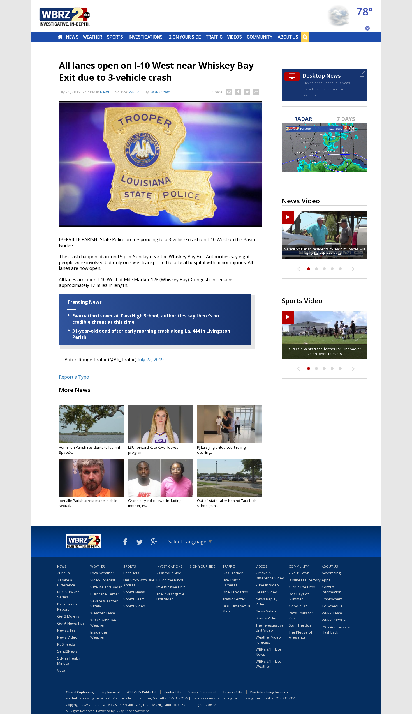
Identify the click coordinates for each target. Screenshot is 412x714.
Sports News (134, 592)
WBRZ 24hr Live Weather (103, 623)
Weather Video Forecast (268, 640)
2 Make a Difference (66, 582)
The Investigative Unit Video (170, 596)
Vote (61, 670)
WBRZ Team (332, 613)
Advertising (331, 572)
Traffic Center (234, 599)
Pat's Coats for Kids (301, 616)
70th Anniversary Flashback (336, 630)
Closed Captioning (80, 692)
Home (60, 37)
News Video (67, 637)
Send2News (67, 651)
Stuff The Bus (300, 625)
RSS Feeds (66, 644)
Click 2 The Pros (302, 586)
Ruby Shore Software (132, 711)
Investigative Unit (170, 586)
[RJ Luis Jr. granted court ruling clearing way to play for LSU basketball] (229, 424)
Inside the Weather (98, 635)
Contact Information (331, 589)
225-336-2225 (178, 698)
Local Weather (102, 572)
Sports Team (134, 599)
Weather (92, 37)
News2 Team (68, 630)
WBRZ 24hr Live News (268, 652)
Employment (332, 599)
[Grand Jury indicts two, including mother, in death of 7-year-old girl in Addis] (160, 478)
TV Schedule (332, 606)
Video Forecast (102, 579)
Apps (326, 579)
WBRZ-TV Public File (142, 692)
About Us (288, 37)
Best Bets (131, 572)
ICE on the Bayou (170, 579)
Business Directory (304, 579)
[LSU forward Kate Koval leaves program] (160, 424)
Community (259, 37)
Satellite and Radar (106, 586)
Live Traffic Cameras (231, 582)
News (72, 37)
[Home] (71, 16)
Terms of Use (233, 692)
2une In (63, 572)
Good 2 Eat (298, 606)
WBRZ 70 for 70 (334, 620)
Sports (115, 37)
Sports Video (134, 606)
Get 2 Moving (68, 616)
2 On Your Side (185, 37)
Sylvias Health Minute (68, 661)
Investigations (146, 37)
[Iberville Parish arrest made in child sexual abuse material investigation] (91, 478)
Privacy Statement (202, 692)
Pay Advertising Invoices (269, 692)
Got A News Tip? (70, 623)
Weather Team (102, 613)
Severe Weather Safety (104, 603)
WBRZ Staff (160, 92)
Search (304, 37)
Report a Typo (74, 377)
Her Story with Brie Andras (138, 582)
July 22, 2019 (151, 359)
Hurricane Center (104, 593)
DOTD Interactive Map (237, 609)
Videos (234, 37)
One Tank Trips (235, 592)
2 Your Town (299, 572)
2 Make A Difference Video (270, 575)
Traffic (214, 37)
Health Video (266, 592)
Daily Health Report (67, 607)
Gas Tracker (233, 572)
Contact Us (172, 692)
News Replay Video (266, 601)
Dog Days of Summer (299, 596)
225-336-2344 (285, 698)
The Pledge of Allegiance (300, 635)
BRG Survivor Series (68, 594)
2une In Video (267, 585)
